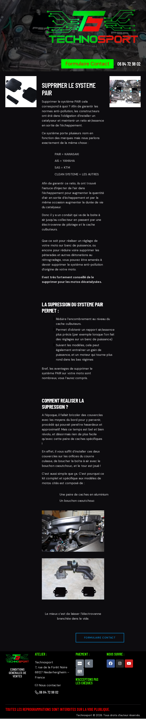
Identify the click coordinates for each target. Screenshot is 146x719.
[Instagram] (120, 663)
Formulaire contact (100, 637)
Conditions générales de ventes (17, 673)
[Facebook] (111, 663)
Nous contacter (50, 685)
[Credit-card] (80, 672)
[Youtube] (129, 663)
